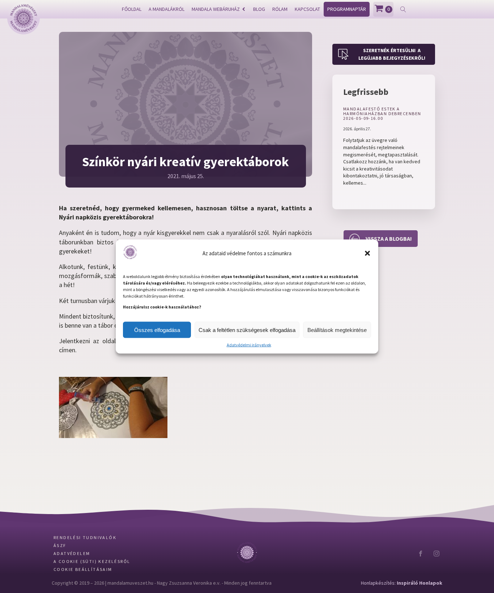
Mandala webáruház (216, 9)
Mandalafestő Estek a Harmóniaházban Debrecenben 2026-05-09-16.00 (382, 113)
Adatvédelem (72, 553)
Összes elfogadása (157, 330)
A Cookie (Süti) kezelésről (92, 561)
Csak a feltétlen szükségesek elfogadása (247, 330)
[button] (367, 253)
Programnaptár (346, 9)
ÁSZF (60, 545)
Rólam (280, 9)
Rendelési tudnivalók (85, 537)
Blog (259, 9)
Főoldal (131, 9)
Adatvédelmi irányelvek (249, 345)
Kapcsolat (307, 9)
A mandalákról (166, 9)
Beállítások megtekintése (337, 330)
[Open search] (403, 9)
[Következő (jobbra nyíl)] (481, 296)
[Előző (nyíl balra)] (12, 296)
